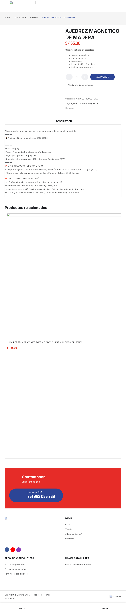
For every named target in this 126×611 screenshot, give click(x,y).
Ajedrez (75, 103)
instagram (18, 549)
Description (64, 121)
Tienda (68, 529)
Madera (83, 103)
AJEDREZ (80, 98)
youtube (12, 549)
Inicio (67, 524)
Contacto (69, 538)
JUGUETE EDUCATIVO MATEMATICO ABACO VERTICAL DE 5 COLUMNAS (45, 342)
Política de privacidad (15, 564)
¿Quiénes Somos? (74, 534)
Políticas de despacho (15, 569)
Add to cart (102, 77)
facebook (7, 549)
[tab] (64, 121)
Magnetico (93, 103)
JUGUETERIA (92, 98)
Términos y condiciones (16, 574)
